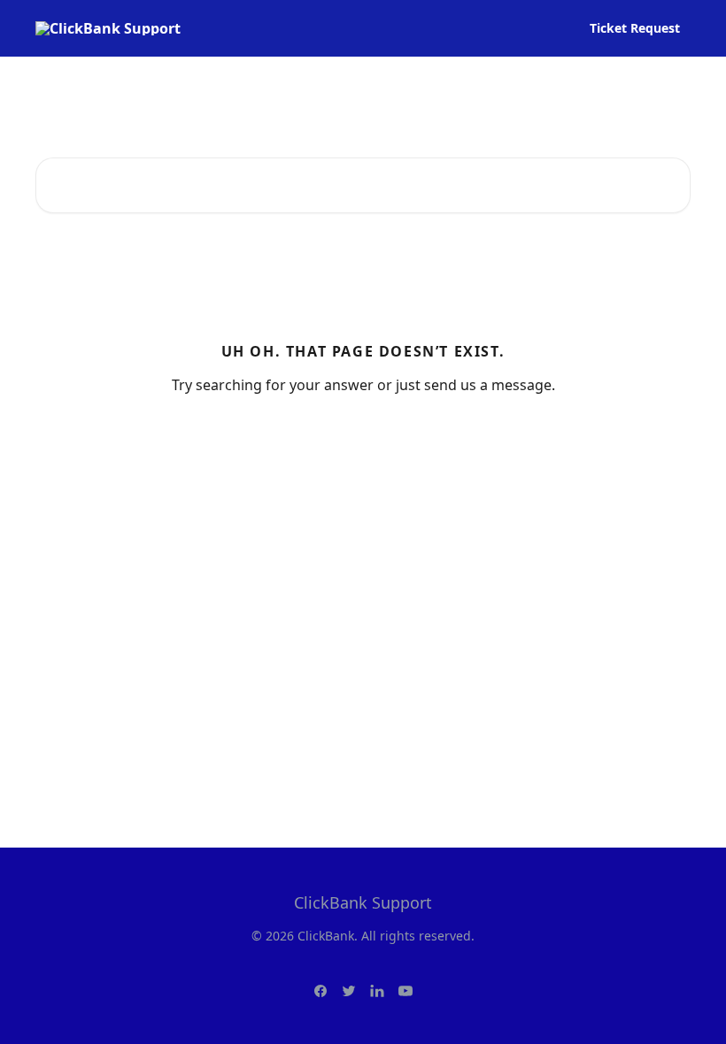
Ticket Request (635, 28)
